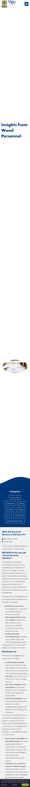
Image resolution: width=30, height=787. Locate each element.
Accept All (25, 784)
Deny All (14, 784)
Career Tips (15, 497)
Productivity (19, 515)
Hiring (21, 503)
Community (10, 503)
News (8, 515)
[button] (26, 4)
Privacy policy (4, 784)
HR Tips (20, 509)
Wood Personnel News (15, 521)
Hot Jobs (10, 509)
